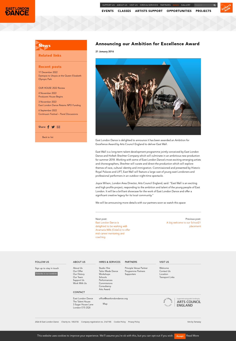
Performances (105, 280)
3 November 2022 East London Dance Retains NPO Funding (60, 104)
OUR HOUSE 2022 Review (52, 88)
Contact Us (165, 271)
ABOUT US (79, 262)
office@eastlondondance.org (113, 298)
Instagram (50, 280)
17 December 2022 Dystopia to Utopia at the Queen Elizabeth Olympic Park (60, 75)
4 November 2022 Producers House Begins (51, 95)
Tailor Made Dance (108, 271)
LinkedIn (54, 280)
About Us (78, 268)
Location (163, 274)
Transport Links (166, 277)
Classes (124, 11)
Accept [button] (179, 336)
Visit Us (134, 5)
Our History (78, 274)
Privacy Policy (134, 322)
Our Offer (78, 271)
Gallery (185, 5)
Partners (165, 5)
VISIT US (164, 262)
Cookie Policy (120, 322)
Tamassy (197, 322)
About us (122, 5)
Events (108, 11)
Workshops (104, 274)
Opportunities (179, 11)
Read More (192, 336)
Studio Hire (104, 268)
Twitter (41, 280)
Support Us (108, 5)
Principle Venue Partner (136, 268)
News (176, 5)
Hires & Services (149, 5)
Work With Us (80, 283)
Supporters (130, 274)
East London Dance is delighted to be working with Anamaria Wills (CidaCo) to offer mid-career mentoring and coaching (113, 230)
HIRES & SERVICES (109, 262)
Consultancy (105, 286)
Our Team (78, 277)
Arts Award (104, 289)
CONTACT (79, 292)
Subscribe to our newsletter (46, 274)
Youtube (45, 280)
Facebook (37, 280)
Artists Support (149, 11)
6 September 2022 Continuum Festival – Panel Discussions (58, 112)
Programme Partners (135, 271)
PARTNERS (131, 262)
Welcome (164, 268)
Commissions (105, 283)
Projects (203, 11)
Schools (103, 277)
